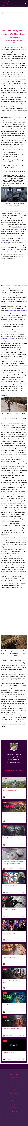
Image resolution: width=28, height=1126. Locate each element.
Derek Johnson (14, 750)
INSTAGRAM (14, 1111)
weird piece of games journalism (18, 310)
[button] (24, 3)
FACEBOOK (14, 1104)
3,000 (17, 77)
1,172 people (20, 88)
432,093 (23, 68)
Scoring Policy (14, 1093)
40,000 (3, 74)
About (14, 1089)
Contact (14, 1096)
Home (14, 1082)
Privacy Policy (14, 1100)
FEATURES (19, 40)
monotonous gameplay (7, 338)
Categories (14, 1086)
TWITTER (14, 1107)
